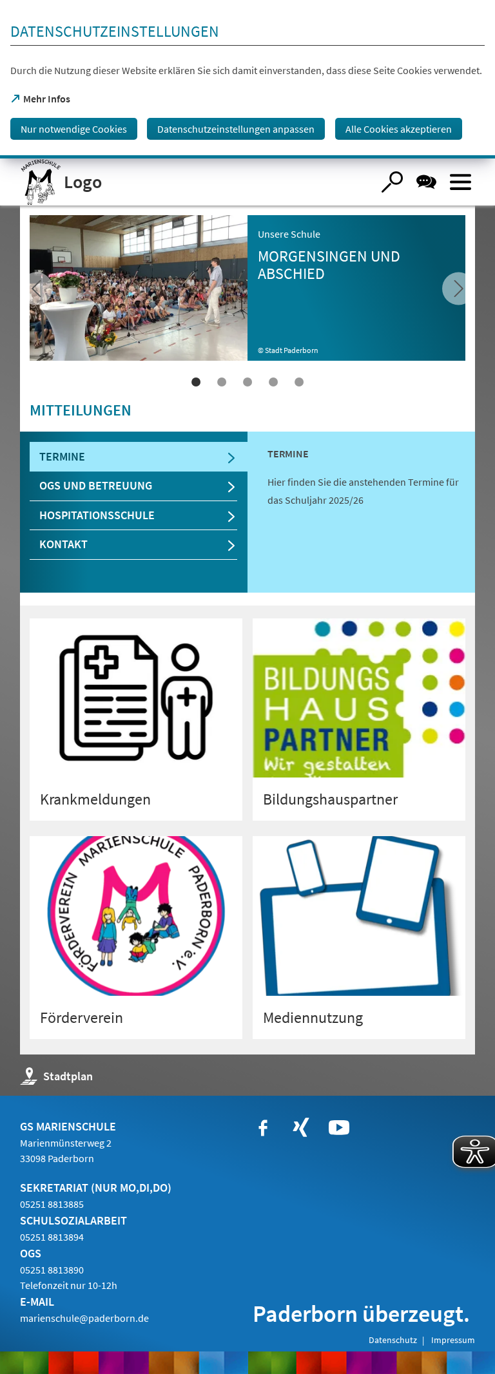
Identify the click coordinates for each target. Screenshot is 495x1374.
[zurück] (458, 288)
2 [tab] (222, 381)
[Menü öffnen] (460, 181)
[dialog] (247, 79)
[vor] (36, 288)
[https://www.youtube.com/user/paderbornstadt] (339, 1128)
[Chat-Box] (426, 181)
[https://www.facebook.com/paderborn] (263, 1128)
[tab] (139, 457)
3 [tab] (247, 381)
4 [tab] (273, 381)
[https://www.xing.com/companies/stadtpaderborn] (301, 1128)
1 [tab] (196, 381)
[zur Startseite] (196, 181)
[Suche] (392, 181)
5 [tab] (299, 381)
